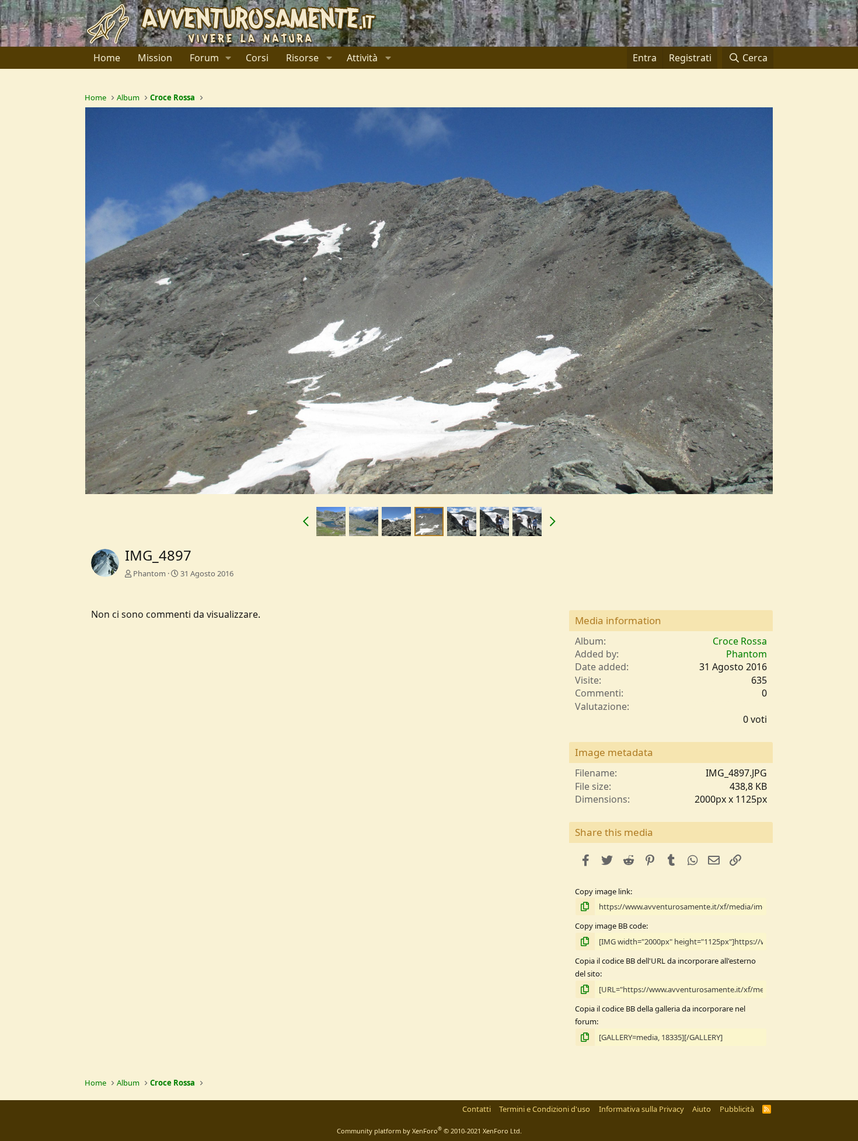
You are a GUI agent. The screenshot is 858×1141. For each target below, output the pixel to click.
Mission (155, 57)
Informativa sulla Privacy (641, 1109)
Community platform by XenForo (429, 1130)
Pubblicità (737, 1109)
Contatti (476, 1109)
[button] (228, 58)
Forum (204, 57)
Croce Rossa (740, 641)
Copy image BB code (610, 926)
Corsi (257, 57)
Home (106, 57)
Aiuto (701, 1109)
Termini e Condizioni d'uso (544, 1109)
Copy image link (602, 891)
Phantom (149, 573)
